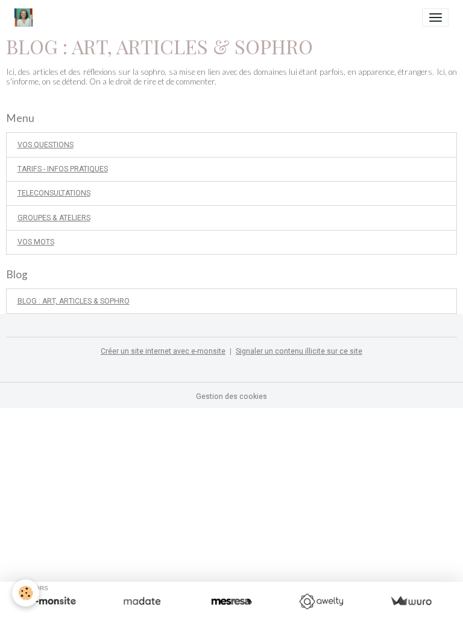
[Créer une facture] (411, 601)
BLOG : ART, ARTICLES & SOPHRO (73, 301)
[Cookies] (25, 593)
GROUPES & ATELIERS (53, 218)
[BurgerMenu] (435, 17)
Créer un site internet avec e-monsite (163, 351)
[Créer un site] (52, 601)
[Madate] (142, 601)
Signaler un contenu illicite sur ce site (299, 351)
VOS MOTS (35, 242)
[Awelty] (321, 601)
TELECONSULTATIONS (53, 193)
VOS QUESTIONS (45, 145)
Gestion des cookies (231, 396)
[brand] (25, 17)
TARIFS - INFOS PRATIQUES (62, 169)
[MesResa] (232, 601)
